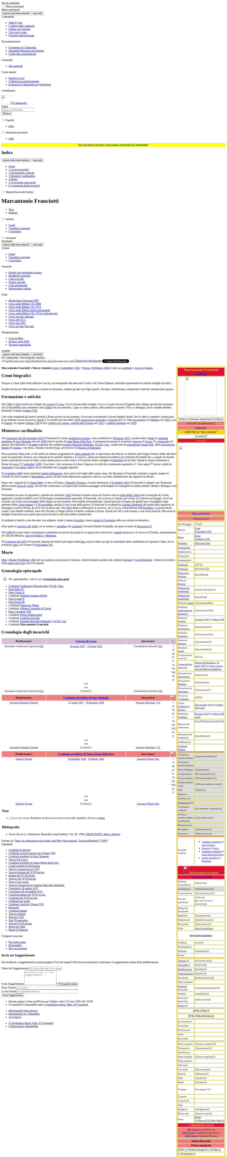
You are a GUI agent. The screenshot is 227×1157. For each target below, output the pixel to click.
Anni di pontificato (204, 928)
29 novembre (45, 504)
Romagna (206, 861)
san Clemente (23, 441)
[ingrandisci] (62, 361)
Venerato (182, 960)
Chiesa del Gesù (202, 543)
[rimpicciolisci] (17, 361)
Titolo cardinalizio (201, 513)
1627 (101, 423)
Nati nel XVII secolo (20, 923)
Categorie (6, 843)
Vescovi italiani (17, 913)
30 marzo (199, 619)
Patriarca (182, 684)
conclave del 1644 (27, 526)
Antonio (127, 559)
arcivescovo (183, 628)
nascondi (37, 13)
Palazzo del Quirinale (205, 662)
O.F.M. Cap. (102, 444)
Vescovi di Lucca (18, 859)
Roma (197, 535)
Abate (190, 603)
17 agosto (73, 702)
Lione (197, 528)
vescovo (182, 621)
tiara (83, 541)
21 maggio (10, 473)
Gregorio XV (115, 419)
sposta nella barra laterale (16, 13)
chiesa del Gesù (16, 563)
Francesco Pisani (29, 605)
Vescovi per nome (19, 881)
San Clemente (208, 845)
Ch (57, 447)
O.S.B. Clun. (56, 586)
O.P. (158, 702)
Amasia (16, 447)
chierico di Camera (58, 423)
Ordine (48, 407)
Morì (4, 559)
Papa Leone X (17, 598)
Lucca (216, 848)
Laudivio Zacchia (30, 618)
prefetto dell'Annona (82, 423)
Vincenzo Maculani (145, 702)
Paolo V (41, 419)
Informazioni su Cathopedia (24, 1013)
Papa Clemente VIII (20, 611)
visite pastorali (82, 453)
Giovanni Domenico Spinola (24, 702)
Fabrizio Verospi (24, 758)
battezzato (201, 427)
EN (189, 1130)
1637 (206, 619)
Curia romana (25, 504)
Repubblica (38, 476)
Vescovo (206, 848)
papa (15, 544)
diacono (182, 583)
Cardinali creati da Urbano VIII (26, 904)
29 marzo (21, 467)
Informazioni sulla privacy (23, 1010)
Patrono (181, 1005)
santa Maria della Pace (79, 441)
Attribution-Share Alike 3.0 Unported (67, 1004)
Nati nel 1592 (16, 917)
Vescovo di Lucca (86, 641)
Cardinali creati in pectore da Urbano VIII (32, 853)
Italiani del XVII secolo (22, 875)
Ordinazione (184, 588)
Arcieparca (183, 691)
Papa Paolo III (16, 602)
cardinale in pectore (79, 438)
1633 (210, 704)
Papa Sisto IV (16, 589)
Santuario (182, 986)
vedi (202, 708)
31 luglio (91, 646)
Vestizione (183, 564)
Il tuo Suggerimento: (12, 983)
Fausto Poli (147, 444)
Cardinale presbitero (211, 841)
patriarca (182, 643)
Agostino (79, 520)
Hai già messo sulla (112, 144)
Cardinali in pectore (20, 849)
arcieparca (183, 636)
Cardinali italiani (18, 910)
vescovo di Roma (202, 877)
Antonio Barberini (132, 504)
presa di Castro (25, 485)
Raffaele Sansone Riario (33, 595)
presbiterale (183, 591)
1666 (207, 539)
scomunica (7, 467)
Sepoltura (182, 543)
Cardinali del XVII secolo (23, 897)
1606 (9, 404)
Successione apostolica (201, 935)
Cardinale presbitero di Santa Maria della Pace (86, 754)
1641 (126, 482)
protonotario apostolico (93, 419)
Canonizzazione (185, 973)
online (101, 817)
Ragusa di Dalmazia (89, 447)
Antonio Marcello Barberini (208, 669)
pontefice (62, 526)
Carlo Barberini (143, 559)
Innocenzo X (144, 526)
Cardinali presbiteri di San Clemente (29, 856)
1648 (9, 532)
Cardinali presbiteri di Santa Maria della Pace (34, 862)
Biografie (14, 907)
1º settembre (28, 464)
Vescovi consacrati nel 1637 (24, 869)
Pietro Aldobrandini (31, 614)
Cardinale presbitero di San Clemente (86, 697)
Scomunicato (184, 802)
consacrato (163, 441)
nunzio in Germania (104, 520)
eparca (181, 651)
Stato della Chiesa (130, 495)
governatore (139, 419)
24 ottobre (117, 482)
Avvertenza (15, 1017)
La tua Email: (8, 991)
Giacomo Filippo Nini (148, 758)
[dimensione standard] (40, 361)
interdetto (148, 507)
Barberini (117, 460)
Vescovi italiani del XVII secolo (26, 872)
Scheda (195, 1129)
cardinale (127, 367)
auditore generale (116, 423)
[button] (3, 6)
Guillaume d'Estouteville (34, 586)
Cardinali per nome (19, 901)
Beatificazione (185, 969)
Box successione (18, 948)
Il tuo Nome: (8, 987)
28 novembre (201, 704)
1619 (77, 419)
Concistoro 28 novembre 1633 (26, 891)
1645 (69, 507)
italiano (149, 367)
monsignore (133, 444)
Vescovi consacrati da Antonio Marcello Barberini (36, 885)
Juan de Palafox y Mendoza (40, 535)
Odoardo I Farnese (75, 482)
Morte (181, 537)
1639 (43, 441)
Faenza (8, 423)
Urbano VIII (218, 619)
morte (188, 524)
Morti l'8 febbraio (18, 929)
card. (212, 666)
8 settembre (200, 531)
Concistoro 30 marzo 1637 (23, 888)
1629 (133, 423)
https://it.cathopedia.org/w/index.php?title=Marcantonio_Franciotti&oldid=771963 (61, 840)
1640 (30, 467)
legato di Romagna (51, 473)
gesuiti (50, 404)
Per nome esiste (17, 942)
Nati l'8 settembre (18, 920)
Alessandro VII (43, 544)
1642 (68, 495)
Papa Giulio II (16, 592)
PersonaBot (15, 945)
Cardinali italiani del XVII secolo (27, 894)
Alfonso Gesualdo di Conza (35, 608)
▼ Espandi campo (67, 984)
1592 (208, 531)
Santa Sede (36, 482)
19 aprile (33, 444)
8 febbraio (199, 539)
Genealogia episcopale (56, 579)
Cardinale (201, 374)
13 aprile (63, 467)
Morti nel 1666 (17, 926)
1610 (18, 404)
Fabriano (154, 419)
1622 (167, 419)
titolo (151, 438)
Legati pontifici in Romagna (24, 865)
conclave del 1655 (16, 541)
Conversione (184, 547)
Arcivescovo (184, 676)
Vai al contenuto (10, 2)
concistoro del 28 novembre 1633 (25, 438)
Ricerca (7, 113)
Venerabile (183, 965)
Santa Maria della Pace (213, 854)
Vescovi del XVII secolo (22, 878)
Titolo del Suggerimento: (15, 968)
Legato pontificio (210, 857)
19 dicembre (92, 702)
